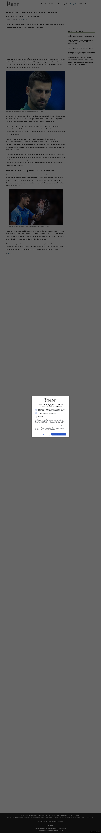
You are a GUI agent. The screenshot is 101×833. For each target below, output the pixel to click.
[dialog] (50, 416)
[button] (50, 417)
